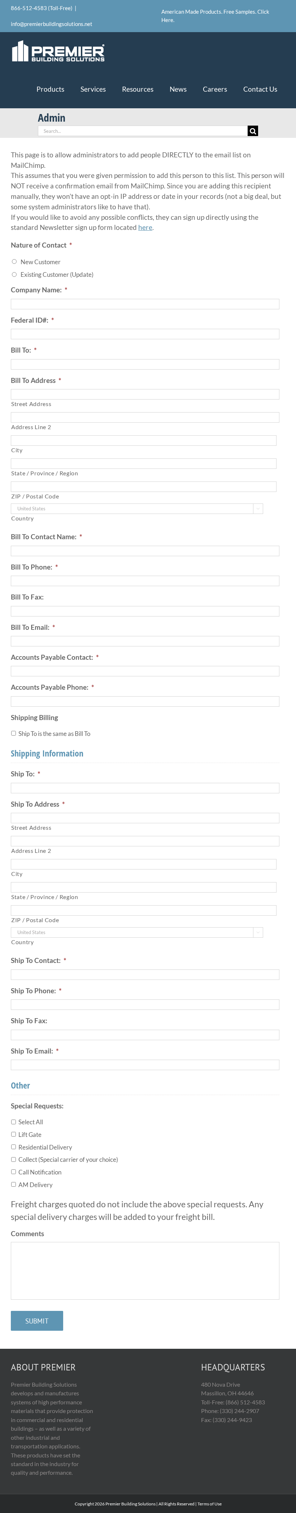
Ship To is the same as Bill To (54, 733)
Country (22, 518)
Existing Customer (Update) (57, 274)
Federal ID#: (32, 320)
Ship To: (25, 773)
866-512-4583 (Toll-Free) (42, 8)
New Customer (41, 262)
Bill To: (24, 350)
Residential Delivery (45, 1147)
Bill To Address (36, 380)
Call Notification (39, 1172)
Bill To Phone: (34, 567)
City (17, 450)
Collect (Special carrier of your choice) (68, 1159)
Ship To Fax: (29, 1020)
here (145, 227)
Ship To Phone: (36, 990)
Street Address (31, 404)
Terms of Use (209, 1504)
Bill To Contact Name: (46, 536)
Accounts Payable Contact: (55, 657)
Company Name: (39, 289)
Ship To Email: (35, 1051)
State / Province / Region (44, 473)
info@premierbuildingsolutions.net (51, 24)
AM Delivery (35, 1185)
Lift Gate (30, 1134)
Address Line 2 (31, 427)
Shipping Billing (34, 717)
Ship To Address (38, 804)
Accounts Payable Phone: (52, 687)
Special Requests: (37, 1106)
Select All (30, 1122)
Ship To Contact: (38, 960)
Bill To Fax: (27, 597)
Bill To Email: (33, 627)
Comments (27, 1233)
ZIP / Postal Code (35, 496)
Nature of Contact (41, 245)
